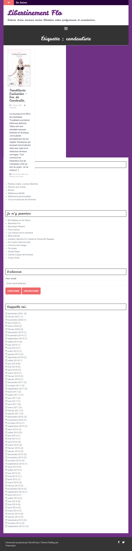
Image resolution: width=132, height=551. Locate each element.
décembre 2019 (15, 332)
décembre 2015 (15, 454)
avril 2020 (13, 323)
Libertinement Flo (34, 12)
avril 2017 (13, 404)
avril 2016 (13, 442)
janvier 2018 (14, 379)
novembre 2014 (15, 488)
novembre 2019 (15, 335)
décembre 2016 (15, 416)
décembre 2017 (15, 382)
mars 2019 (13, 351)
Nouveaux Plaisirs (16, 226)
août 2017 (13, 391)
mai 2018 (12, 366)
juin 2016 (12, 435)
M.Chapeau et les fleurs (19, 220)
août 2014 (13, 495)
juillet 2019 (13, 341)
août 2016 (13, 429)
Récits (11, 190)
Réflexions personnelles (19, 196)
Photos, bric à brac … (18, 187)
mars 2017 (13, 407)
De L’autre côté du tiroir (19, 242)
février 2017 (14, 410)
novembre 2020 (15, 320)
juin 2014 (12, 501)
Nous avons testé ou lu (19, 174)
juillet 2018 (13, 360)
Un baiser (21, 2)
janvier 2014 (14, 517)
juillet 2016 (13, 432)
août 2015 (13, 467)
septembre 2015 (16, 463)
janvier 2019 (14, 354)
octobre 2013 (14, 523)
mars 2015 (13, 482)
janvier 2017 (14, 413)
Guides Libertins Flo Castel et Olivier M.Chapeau (31, 239)
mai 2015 (12, 476)
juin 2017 (12, 398)
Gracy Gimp (13, 257)
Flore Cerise (14, 229)
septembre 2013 (16, 526)
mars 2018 (13, 373)
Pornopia (12, 248)
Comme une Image (17, 245)
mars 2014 (13, 510)
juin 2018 (12, 363)
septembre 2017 (16, 388)
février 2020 (14, 329)
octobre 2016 (14, 423)
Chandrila (12, 108)
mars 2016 (13, 445)
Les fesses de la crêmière (20, 232)
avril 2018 (13, 370)
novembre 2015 (15, 457)
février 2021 (14, 316)
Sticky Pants (14, 251)
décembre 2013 (15, 520)
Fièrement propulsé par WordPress (22, 542)
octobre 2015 (14, 460)
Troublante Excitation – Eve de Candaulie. (18, 95)
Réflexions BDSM (16, 193)
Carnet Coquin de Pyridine (20, 254)
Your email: (10, 278)
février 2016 (14, 448)
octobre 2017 (14, 385)
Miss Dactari (14, 236)
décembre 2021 (15, 313)
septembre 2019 (16, 338)
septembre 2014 (16, 492)
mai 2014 (12, 504)
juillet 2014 (13, 498)
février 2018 (14, 376)
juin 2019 (12, 345)
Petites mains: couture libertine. (23, 184)
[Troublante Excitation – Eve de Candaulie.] (19, 67)
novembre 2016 (15, 420)
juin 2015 (12, 473)
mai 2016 (12, 438)
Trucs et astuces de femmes (22, 199)
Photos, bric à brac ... (17, 176)
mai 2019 (12, 348)
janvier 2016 (14, 451)
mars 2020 (13, 326)
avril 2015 (13, 479)
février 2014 (14, 513)
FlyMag (51, 542)
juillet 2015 (13, 470)
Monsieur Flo (14, 223)
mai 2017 (12, 401)
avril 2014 (13, 507)
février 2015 (14, 485)
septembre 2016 (16, 426)
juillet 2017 (13, 395)
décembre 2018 (15, 357)
